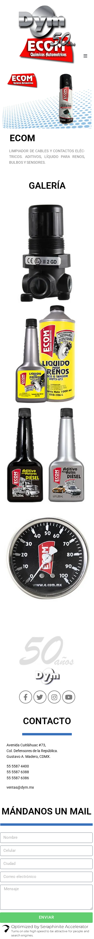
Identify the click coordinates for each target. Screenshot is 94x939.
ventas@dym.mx (20, 787)
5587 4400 (20, 766)
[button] (85, 56)
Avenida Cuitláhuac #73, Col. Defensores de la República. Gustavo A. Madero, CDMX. (32, 751)
